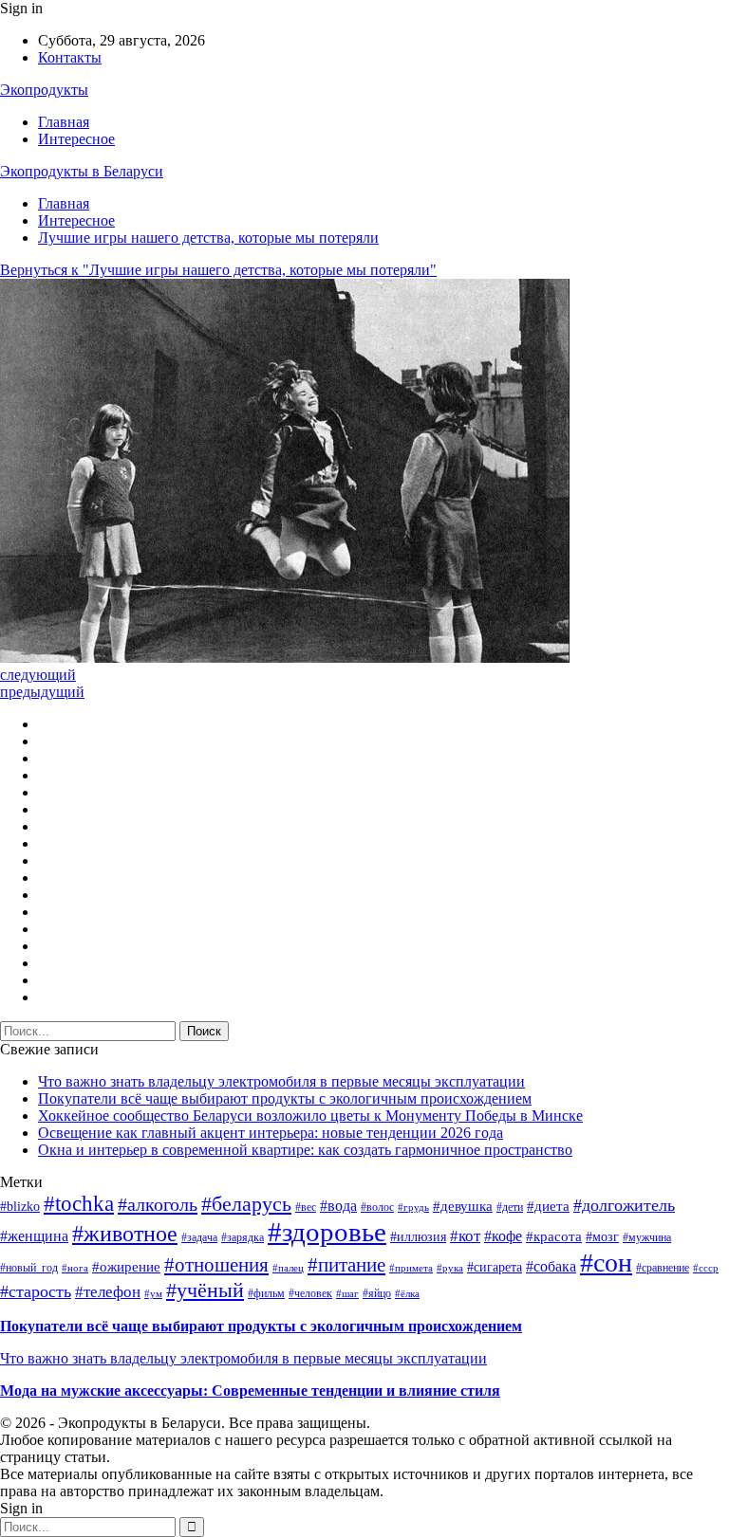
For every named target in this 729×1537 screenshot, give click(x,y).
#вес (305, 1207)
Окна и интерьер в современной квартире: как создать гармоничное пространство (305, 1150)
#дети (509, 1207)
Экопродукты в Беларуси (81, 171)
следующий (38, 675)
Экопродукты (44, 90)
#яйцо (377, 1293)
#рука (450, 1268)
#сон (606, 1262)
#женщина (34, 1236)
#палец (288, 1268)
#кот (465, 1236)
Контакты (70, 57)
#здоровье (327, 1232)
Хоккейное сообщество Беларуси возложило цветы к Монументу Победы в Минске (310, 1115)
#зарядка (242, 1237)
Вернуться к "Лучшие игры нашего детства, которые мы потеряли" (218, 270)
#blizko (20, 1206)
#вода (338, 1206)
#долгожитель (624, 1205)
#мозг (602, 1237)
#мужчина (647, 1237)
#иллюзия (418, 1237)
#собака (551, 1266)
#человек (310, 1293)
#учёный (205, 1290)
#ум (153, 1294)
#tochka (79, 1203)
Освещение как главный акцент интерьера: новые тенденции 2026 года (270, 1133)
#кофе (503, 1236)
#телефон (107, 1292)
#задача (199, 1237)
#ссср (706, 1268)
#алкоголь (157, 1204)
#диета (548, 1206)
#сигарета (494, 1267)
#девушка (463, 1206)
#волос (377, 1207)
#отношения (216, 1264)
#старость (35, 1291)
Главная (63, 122)
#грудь (413, 1207)
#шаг (347, 1294)
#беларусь (246, 1204)
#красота (554, 1236)
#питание (346, 1264)
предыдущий (42, 692)
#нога (75, 1268)
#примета (411, 1268)
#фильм (266, 1293)
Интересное (76, 139)
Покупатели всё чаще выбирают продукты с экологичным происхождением (285, 1098)
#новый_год (29, 1267)
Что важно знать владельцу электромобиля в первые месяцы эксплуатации (281, 1081)
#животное (125, 1233)
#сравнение (662, 1267)
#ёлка (407, 1294)
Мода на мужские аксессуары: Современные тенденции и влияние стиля (250, 1390)
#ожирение (126, 1266)
